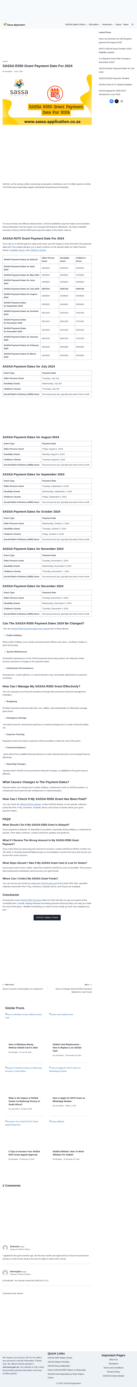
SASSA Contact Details (113, 1376)
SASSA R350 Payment (30, 900)
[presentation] (25, 1026)
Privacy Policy (113, 1372)
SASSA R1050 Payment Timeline (114, 78)
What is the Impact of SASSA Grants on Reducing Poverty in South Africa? (24, 1101)
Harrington (8, 71)
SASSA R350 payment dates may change (30, 629)
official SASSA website (30, 804)
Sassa (118, 24)
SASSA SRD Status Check (60, 1358)
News (126, 24)
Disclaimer (113, 1364)
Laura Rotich (59, 1055)
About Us (113, 1359)
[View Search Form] (132, 24)
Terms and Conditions (113, 1368)
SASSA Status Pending (58, 1362)
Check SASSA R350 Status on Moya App (67, 1370)
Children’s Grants (38, 250)
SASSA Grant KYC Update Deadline (115, 84)
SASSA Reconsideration (59, 1366)
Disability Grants (17, 250)
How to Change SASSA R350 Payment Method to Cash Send (74, 988)
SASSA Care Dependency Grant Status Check (66, 1376)
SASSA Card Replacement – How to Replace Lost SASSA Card (67, 1047)
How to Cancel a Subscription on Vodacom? (23, 987)
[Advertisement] (52, 9)
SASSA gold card (49, 883)
